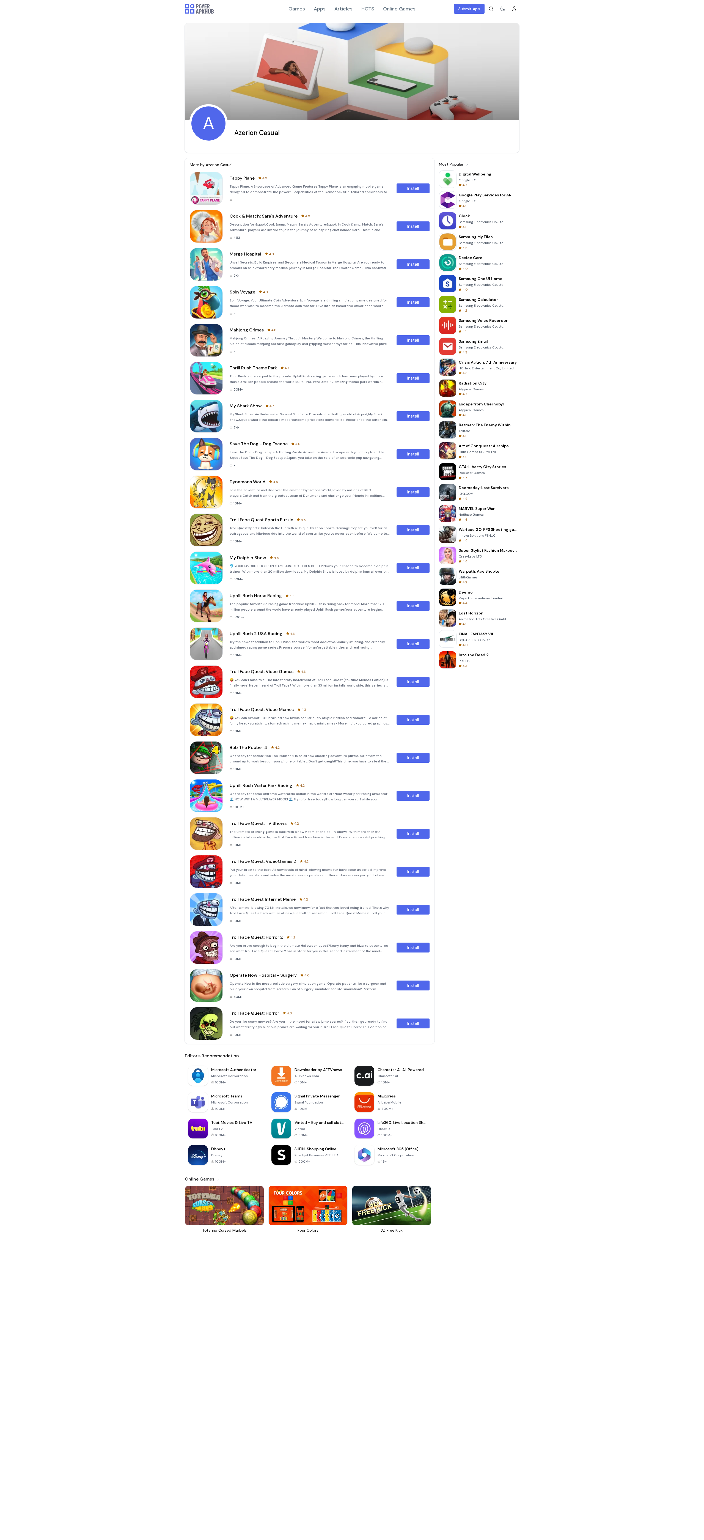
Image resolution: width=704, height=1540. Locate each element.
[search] (491, 9)
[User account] (514, 9)
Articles (343, 9)
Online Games (399, 9)
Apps (320, 9)
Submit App (469, 8)
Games (296, 9)
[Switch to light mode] (503, 9)
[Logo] (199, 8)
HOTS (367, 9)
